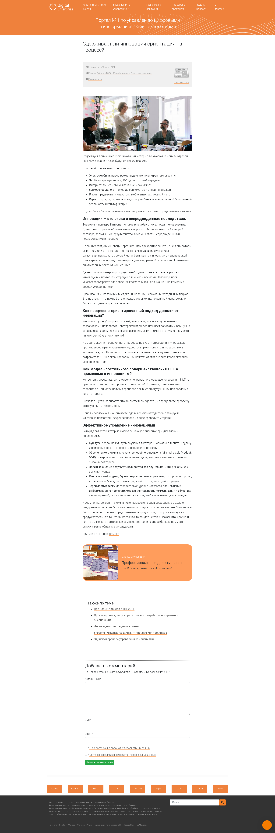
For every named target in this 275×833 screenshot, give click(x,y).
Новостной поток (181, 82)
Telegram (53, 825)
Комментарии (95, 79)
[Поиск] (222, 802)
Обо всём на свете (121, 73)
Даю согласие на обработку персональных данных (119, 748)
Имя (88, 719)
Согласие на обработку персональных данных (68, 811)
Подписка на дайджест (153, 6)
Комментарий (93, 678)
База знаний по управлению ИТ (122, 6)
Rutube (62, 825)
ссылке (114, 533)
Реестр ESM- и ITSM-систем (94, 6)
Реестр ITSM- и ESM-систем (135, 825)
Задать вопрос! (201, 6)
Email (89, 733)
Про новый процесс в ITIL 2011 (114, 609)
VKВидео (71, 825)
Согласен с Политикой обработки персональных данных (122, 754)
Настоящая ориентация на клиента (117, 626)
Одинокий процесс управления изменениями (124, 639)
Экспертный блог (84, 825)
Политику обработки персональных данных (139, 808)
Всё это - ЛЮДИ (104, 73)
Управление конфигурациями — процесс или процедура (130, 632)
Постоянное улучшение (141, 73)
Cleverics (110, 802)
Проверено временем (178, 6)
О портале (219, 6)
